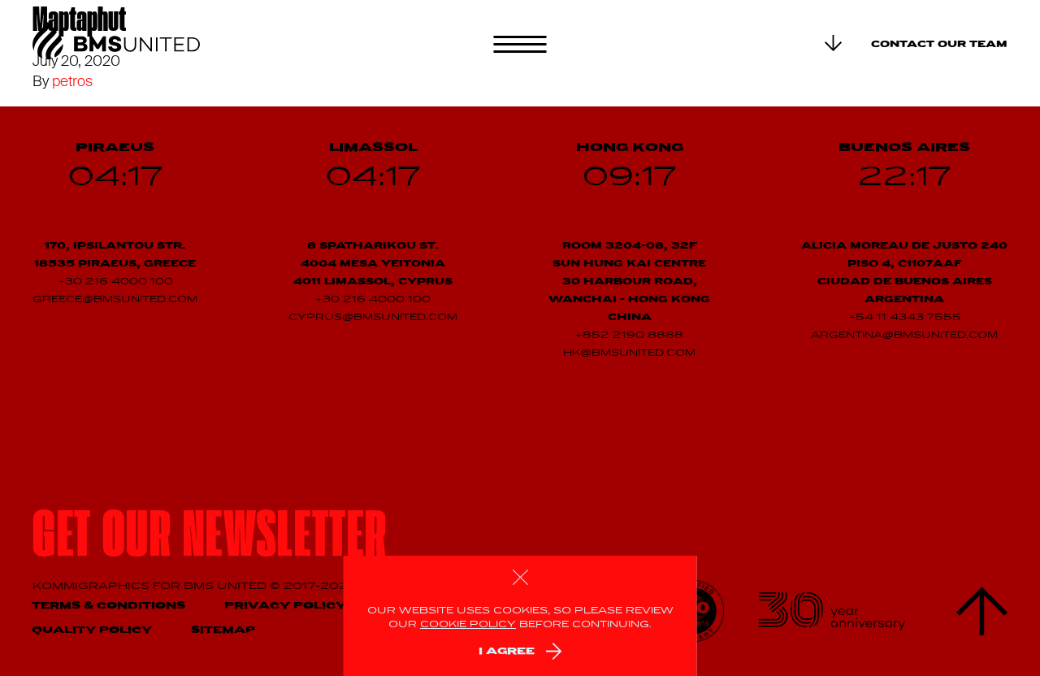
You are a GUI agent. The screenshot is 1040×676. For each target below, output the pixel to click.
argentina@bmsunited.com (904, 335)
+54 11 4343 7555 (904, 318)
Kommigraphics (92, 586)
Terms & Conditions (108, 605)
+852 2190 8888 (629, 335)
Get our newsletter (210, 540)
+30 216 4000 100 (115, 282)
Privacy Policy (285, 605)
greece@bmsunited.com (114, 300)
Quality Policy (92, 630)
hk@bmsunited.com (629, 353)
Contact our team (939, 45)
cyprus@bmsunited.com (372, 318)
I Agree (507, 651)
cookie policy (468, 625)
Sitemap (223, 630)
